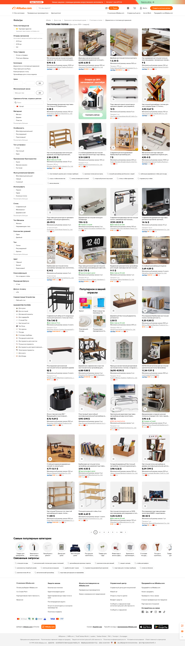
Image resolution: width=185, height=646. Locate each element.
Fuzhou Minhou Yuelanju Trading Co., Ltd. (123, 378)
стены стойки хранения (126, 178)
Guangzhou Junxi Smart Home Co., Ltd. (60, 229)
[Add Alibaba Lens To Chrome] (48, 627)
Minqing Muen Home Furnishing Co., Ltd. (60, 278)
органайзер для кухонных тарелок (80, 563)
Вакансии (19, 600)
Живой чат (113, 591)
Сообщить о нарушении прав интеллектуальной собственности (122, 605)
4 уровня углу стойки (146, 178)
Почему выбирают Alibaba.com (27, 587)
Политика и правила (55, 612)
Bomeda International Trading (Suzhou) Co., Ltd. (61, 67)
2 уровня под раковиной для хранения (96, 568)
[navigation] (28, 276)
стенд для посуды (22, 563)
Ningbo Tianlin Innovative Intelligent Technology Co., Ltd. (92, 228)
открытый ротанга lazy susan (104, 178)
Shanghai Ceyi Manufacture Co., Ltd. (91, 475)
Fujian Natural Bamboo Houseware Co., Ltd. (124, 68)
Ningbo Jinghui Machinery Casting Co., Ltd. (61, 378)
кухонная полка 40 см (24, 572)
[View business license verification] (112, 643)
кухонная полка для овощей (105, 563)
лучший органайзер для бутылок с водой (121, 174)
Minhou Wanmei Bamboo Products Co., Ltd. (156, 325)
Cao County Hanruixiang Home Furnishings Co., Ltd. (156, 67)
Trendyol (115, 636)
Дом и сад (57, 20)
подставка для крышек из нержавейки (72, 572)
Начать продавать (148, 591)
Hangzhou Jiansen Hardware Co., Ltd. (154, 273)
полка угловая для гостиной (80, 178)
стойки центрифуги (142, 563)
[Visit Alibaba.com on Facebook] (143, 612)
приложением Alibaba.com (127, 627)
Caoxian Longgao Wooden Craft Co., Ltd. (155, 473)
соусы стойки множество (57, 178)
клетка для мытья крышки (51, 568)
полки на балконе (147, 568)
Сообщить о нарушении (118, 610)
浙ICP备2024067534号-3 (147, 643)
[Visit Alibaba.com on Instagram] (155, 612)
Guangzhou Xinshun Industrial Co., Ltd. (59, 113)
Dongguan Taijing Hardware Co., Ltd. (122, 279)
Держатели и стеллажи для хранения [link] (118, 20)
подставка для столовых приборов (125, 568)
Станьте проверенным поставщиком (154, 600)
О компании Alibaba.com (25, 583)
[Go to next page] (125, 532)
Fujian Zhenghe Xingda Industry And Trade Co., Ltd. (124, 162)
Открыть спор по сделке (118, 596)
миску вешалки (54, 183)
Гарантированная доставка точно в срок (60, 596)
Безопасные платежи (55, 587)
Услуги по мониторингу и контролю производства (60, 607)
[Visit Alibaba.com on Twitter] (151, 612)
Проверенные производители (89, 590)
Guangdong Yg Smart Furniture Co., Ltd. (123, 428)
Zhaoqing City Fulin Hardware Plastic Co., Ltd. (124, 228)
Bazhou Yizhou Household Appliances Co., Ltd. (156, 425)
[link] (182, 625)
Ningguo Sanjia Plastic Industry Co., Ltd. (60, 166)
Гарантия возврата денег (56, 591)
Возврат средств (116, 600)
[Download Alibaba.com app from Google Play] (161, 627)
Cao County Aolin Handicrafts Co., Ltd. (154, 113)
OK (40, 83)
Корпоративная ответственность (28, 596)
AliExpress (62, 636)
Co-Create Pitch (21, 591)
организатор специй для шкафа (27, 568)
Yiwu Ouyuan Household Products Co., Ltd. (92, 423)
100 (121, 532)
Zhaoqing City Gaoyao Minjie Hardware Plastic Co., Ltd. (92, 375)
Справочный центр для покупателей (123, 587)
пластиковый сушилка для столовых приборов (64, 174)
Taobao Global (101, 636)
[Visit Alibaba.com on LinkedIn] (147, 612)
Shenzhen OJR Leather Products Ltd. (59, 423)
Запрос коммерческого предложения (92, 594)
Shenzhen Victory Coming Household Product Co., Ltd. (61, 329)
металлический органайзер (45, 572)
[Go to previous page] (91, 532)
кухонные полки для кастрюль (93, 174)
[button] (106, 8)
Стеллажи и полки (96, 20)
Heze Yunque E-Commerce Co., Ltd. (90, 164)
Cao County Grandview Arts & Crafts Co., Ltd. (124, 116)
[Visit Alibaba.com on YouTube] (160, 612)
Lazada (92, 636)
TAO (109, 636)
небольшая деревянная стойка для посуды (154, 174)
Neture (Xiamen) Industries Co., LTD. (59, 473)
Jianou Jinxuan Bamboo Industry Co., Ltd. (124, 473)
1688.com (70, 636)
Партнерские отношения (150, 604)
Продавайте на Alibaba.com (151, 587)
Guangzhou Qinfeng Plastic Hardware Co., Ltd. (92, 279)
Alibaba (48, 20)
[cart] (135, 8)
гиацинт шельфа (125, 563)
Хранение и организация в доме (75, 20)
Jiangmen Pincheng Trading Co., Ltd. (91, 67)
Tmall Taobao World (82, 636)
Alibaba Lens (27, 627)
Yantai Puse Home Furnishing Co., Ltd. (122, 329)
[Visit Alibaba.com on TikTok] (164, 612)
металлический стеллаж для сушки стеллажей (48, 563)
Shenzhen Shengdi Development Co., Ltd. (155, 229)
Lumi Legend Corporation (150, 375)
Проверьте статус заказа (150, 596)
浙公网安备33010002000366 (127, 643)
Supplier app (97, 627)
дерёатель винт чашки (72, 568)
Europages (123, 636)
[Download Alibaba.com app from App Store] (145, 627)
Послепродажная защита (56, 602)
